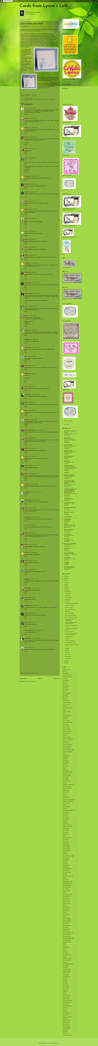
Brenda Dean (27, 517)
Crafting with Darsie (68, 456)
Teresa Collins (66, 995)
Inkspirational (65, 846)
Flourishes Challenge (67, 801)
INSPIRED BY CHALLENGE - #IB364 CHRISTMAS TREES (70, 526)
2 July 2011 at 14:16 (32, 192)
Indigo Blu (65, 843)
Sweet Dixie (65, 987)
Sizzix (64, 962)
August (66, 599)
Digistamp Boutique (67, 771)
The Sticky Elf (28, 347)
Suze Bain (27, 484)
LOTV (64, 874)
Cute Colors (65, 755)
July (66, 601)
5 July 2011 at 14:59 (32, 569)
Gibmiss (26, 218)
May (66, 650)
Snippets (64, 967)
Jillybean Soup (66, 848)
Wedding (64, 1018)
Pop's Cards (27, 176)
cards (64, 709)
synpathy (64, 991)
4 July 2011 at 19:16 (33, 552)
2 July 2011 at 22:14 (33, 373)
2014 (65, 584)
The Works (65, 1004)
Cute (64, 753)
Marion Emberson (66, 885)
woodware (65, 1029)
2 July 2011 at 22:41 (35, 394)
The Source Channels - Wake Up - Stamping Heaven (70, 434)
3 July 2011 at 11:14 (31, 438)
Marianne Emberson (67, 883)
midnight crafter (67, 519)
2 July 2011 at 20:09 (31, 356)
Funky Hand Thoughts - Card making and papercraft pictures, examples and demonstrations (70, 490)
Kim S (26, 247)
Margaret (26, 456)
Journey (64, 852)
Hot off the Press (66, 837)
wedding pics (65, 1022)
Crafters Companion (67, 738)
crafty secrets (65, 748)
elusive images (66, 786)
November (67, 593)
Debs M (26, 544)
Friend (64, 808)
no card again (65, 914)
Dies (63, 768)
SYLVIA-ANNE (28, 588)
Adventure (65, 673)
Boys (64, 698)
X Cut (64, 1033)
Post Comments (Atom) (30, 681)
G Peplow (27, 127)
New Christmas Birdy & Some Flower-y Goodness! (70, 485)
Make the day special (67, 876)
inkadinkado (39, 99)
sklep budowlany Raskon (69, 540)
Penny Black (65, 930)
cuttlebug (64, 757)
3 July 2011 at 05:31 (33, 419)
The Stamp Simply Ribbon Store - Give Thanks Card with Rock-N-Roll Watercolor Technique (70, 468)
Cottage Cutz (65, 733)
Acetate (64, 671)
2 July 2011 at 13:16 (32, 136)
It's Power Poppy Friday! (68, 535)
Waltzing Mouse (66, 1016)
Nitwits (64, 912)
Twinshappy (66, 562)
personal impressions (67, 932)
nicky (26, 148)
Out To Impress (67, 534)
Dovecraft (65, 779)
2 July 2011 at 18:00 (32, 315)
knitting (64, 863)
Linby (26, 438)
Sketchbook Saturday (67, 963)
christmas (65, 726)
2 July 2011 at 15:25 (32, 239)
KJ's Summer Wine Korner (70, 507)
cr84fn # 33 (67, 638)
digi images (65, 770)
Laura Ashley (65, 865)
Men (63, 892)
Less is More (37, 33)
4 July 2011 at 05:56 (31, 525)
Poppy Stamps (66, 941)
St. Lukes (65, 974)
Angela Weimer (28, 638)
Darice (64, 759)
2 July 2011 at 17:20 (36, 293)
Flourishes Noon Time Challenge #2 (69, 620)
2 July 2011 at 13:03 (31, 108)
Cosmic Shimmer (66, 731)
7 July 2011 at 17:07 (38, 630)
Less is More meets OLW (70, 642)
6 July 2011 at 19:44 (34, 605)
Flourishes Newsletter (69, 475)
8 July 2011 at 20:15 (30, 647)
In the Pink (65, 841)
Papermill (65, 923)
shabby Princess (66, 958)
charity (64, 718)
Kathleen (26, 373)
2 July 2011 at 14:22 (32, 209)
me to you (65, 888)
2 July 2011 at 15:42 (32, 247)
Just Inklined (65, 857)
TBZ (63, 993)
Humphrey (65, 839)
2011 (65, 590)
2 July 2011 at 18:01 (34, 330)
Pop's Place (66, 539)
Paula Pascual (66, 929)
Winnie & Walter (66, 1027)
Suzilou (26, 192)
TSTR (64, 1009)
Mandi (26, 315)
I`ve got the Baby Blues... (70, 640)
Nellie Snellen (65, 907)
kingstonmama (28, 499)
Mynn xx (26, 410)
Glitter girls (65, 817)
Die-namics (65, 762)
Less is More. (45, 99)
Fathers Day (65, 792)
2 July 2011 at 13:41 (34, 176)
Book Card (65, 696)
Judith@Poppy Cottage (69, 502)
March (66, 654)
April (66, 652)
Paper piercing (66, 918)
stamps (64, 978)
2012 (65, 588)
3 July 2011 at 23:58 (35, 517)
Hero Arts (35, 99)
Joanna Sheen (66, 850)
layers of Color (66, 868)
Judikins (64, 854)
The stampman (66, 1002)
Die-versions (65, 766)
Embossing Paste (66, 788)
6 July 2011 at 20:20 (32, 613)
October (67, 595)
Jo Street (26, 272)
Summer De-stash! (67, 457)
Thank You (65, 998)
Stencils (64, 982)
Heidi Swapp (65, 828)
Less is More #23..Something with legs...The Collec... (71, 634)
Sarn (26, 356)
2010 (65, 660)
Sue (25, 597)
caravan (64, 706)
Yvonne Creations (66, 1035)
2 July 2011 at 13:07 (33, 118)
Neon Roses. (65, 909)
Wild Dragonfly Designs (69, 566)
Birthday (64, 695)
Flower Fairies (65, 803)
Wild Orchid (65, 1026)
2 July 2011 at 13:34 (33, 157)
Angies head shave (67, 676)
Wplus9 (64, 1031)
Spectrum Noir (66, 969)
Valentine (64, 1015)
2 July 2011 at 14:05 (33, 184)
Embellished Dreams (68, 465)
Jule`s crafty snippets (67, 855)
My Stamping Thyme (68, 529)
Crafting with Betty (68, 450)
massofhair (27, 605)
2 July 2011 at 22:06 (30, 365)
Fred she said (65, 806)
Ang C (26, 231)
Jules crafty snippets (69, 613)
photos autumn (66, 934)
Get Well (64, 815)
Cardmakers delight (67, 707)
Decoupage (65, 760)
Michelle (26, 157)
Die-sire (64, 764)
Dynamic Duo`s (66, 781)
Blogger (57, 1043)
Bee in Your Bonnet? (68, 568)
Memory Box (65, 890)
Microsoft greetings (67, 894)
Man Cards (65, 879)
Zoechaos (27, 552)
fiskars (64, 793)
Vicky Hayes (27, 263)
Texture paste (65, 996)
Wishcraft (27, 118)
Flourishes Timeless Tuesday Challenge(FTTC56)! (70, 477)
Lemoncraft (65, 870)
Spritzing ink (65, 973)
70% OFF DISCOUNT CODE (69, 558)
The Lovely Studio (66, 1000)
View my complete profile (30, 14)
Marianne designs (66, 881)
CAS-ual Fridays (66, 715)
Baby (64, 691)
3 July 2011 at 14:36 (31, 473)
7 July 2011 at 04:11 (31, 622)
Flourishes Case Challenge (68, 799)
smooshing (65, 965)
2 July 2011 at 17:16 (35, 282)
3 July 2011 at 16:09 (33, 484)
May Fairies (66, 504)
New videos (66, 549)
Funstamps (65, 813)
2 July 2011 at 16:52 (34, 263)
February (67, 656)
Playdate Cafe (66, 940)
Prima (64, 945)
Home (40, 678)
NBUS (64, 905)
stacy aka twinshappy (29, 630)
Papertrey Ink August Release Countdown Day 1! (70, 452)
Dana (26, 402)
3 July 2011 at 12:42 (33, 456)
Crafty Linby (67, 461)
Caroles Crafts (66, 711)
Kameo (64, 861)
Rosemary (27, 184)
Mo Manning (65, 896)
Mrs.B (26, 613)
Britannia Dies (65, 700)
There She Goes (66, 1005)
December (67, 591)
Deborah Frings (28, 293)
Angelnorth (27, 330)
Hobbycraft (65, 834)
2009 (65, 662)
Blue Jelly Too (67, 437)
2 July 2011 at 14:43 (32, 231)
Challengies (65, 717)
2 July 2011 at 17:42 (32, 306)
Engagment (65, 790)
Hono (64, 835)
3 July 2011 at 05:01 (33, 410)
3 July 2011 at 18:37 (32, 507)
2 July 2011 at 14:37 (33, 218)
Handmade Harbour (67, 826)
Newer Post (23, 678)
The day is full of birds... (70, 631)
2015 (65, 582)
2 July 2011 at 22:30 (31, 386)
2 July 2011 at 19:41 (35, 347)
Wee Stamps (65, 1024)
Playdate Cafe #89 (69, 636)
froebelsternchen (28, 492)
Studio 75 (65, 984)
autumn (64, 687)
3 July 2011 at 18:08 (36, 499)
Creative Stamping (66, 751)
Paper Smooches (66, 920)
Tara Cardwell (28, 282)
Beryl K (26, 560)
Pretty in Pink (66, 508)
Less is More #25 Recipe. (70, 609)
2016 (65, 580)
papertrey (53, 99)
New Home (65, 910)
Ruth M (26, 306)
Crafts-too (65, 742)
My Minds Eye (66, 903)
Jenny (26, 569)
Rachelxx (27, 255)
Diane (26, 386)
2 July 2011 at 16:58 (33, 272)
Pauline (26, 239)
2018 (65, 578)
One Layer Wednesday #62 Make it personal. (70, 623)
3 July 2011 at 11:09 (40, 430)
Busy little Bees (67, 520)
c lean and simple (66, 702)
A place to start (66, 669)
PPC (64, 943)
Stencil (64, 980)
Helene (26, 209)
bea (25, 525)
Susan (26, 507)
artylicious (65, 685)
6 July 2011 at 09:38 (31, 597)
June (66, 648)
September (67, 597)
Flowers (64, 804)
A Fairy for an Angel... (69, 605)
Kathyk (26, 532)
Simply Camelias (67, 530)
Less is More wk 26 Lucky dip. (71, 603)
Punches (64, 951)
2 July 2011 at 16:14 (33, 255)
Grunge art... (66, 513)
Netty (26, 448)
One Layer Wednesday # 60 (44, 83)
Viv (25, 365)
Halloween (65, 823)
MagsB (26, 136)
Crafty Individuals (66, 746)
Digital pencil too (66, 775)
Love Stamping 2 (68, 516)
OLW (50, 99)
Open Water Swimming (68, 499)
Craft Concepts (66, 737)
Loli (26, 108)
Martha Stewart (66, 887)
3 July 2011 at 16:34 (36, 492)
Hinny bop (65, 832)
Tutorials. (65, 1011)
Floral (64, 795)
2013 (65, 586)
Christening (65, 724)
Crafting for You (66, 740)
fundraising (65, 812)
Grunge (64, 821)
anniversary (65, 680)
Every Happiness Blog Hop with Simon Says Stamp (70, 446)
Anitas (64, 678)
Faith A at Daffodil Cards (30, 430)
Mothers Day (65, 901)
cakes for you (65, 704)
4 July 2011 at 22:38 (32, 560)
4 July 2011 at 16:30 (32, 544)
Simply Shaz (67, 548)
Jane (26, 622)
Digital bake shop (66, 773)
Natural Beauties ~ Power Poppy (70, 554)
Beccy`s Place (66, 693)
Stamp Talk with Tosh (69, 553)
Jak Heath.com (67, 498)
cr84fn (64, 735)
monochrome (65, 899)
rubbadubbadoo (66, 954)
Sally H (26, 465)
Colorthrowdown (66, 729)
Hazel (26, 473)
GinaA (26, 201)
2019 (65, 576)
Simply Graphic (66, 960)
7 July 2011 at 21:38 (36, 638)
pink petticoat (65, 936)
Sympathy (65, 989)
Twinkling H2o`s (66, 1013)
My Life (65, 523)
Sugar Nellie (65, 985)
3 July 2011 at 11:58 (31, 448)
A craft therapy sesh (68, 544)
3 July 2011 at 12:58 (32, 465)
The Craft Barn (67, 557)
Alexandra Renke (66, 674)
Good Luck (65, 819)
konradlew (48, 1043)
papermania (65, 921)
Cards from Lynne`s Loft (44, 6)
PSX (64, 949)
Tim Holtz (65, 1007)
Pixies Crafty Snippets (67, 938)
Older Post (57, 678)
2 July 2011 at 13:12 (33, 127)
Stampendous (65, 976)
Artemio (64, 682)
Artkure (64, 684)
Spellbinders (65, 971)
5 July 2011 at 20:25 (34, 579)
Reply (26, 114)
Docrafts (64, 777)
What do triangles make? (69, 462)
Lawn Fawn (65, 866)
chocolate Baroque (28, 99)
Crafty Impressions (67, 744)
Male (64, 877)
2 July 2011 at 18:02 (34, 339)
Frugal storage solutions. (68, 810)
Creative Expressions (67, 749)
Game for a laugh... (69, 607)
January (67, 658)
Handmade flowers (66, 824)
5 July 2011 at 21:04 (35, 588)
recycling (64, 952)
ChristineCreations (68, 444)
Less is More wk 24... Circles (71, 617)
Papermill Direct (66, 925)
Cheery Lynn (65, 720)
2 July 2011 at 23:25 (31, 402)
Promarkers (65, 947)
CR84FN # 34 (68, 611)
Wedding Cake (66, 1020)
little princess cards (68, 512)
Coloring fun (66, 563)
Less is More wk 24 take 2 (70, 615)
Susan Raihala (28, 394)
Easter (64, 782)
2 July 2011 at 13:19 (31, 148)
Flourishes (66, 472)
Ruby (64, 956)
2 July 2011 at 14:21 (32, 201)
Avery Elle (65, 689)
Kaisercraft (65, 859)
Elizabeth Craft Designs (67, 784)
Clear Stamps (65, 728)
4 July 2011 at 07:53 (32, 532)
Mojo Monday (65, 898)
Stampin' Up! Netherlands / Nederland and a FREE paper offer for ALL (70, 440)
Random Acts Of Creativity (70, 543)
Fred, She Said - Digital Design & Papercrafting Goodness (69, 482)
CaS (63, 713)
